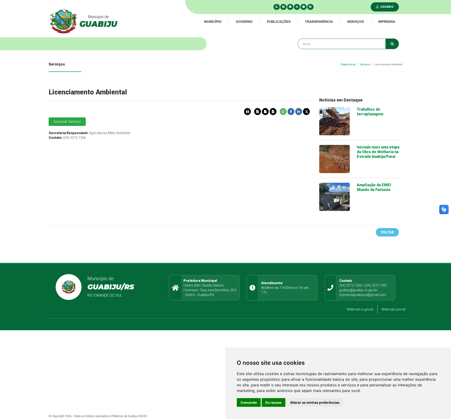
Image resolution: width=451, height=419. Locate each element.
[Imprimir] (247, 111)
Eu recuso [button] (273, 402)
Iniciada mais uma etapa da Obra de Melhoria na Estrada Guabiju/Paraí (378, 152)
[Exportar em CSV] (272, 111)
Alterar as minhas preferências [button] (314, 402)
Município (213, 21)
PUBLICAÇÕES (279, 21)
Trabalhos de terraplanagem (370, 111)
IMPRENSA (386, 21)
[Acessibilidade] (276, 6)
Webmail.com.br (393, 309)
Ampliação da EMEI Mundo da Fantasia (374, 187)
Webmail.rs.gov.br (360, 309)
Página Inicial (348, 64)
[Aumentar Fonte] (283, 6)
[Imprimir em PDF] (257, 111)
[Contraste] (310, 6)
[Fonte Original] (297, 6)
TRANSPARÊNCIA (319, 21)
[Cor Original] (303, 6)
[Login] (378, 6)
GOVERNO (244, 21)
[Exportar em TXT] (265, 111)
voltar (387, 232)
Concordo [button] (249, 402)
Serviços (355, 21)
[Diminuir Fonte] (290, 6)
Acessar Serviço (67, 121)
